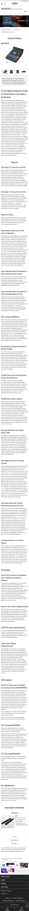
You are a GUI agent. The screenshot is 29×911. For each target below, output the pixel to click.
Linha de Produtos (5, 29)
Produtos (10, 858)
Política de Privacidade (8, 900)
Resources (14, 843)
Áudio (6, 858)
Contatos (7, 898)
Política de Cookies (20, 900)
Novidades (3, 880)
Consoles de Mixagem (17, 858)
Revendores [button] (3, 883)
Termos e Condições (17, 898)
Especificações (14, 840)
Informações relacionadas (7, 32)
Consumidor (4, 893)
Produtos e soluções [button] (5, 876)
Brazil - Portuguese (7, 890)
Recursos (16, 29)
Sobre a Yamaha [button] (4, 887)
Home (2, 858)
